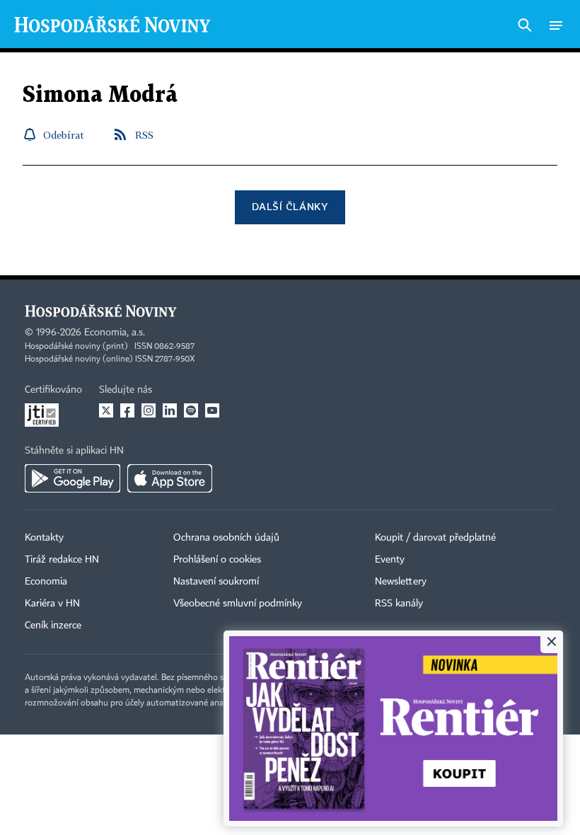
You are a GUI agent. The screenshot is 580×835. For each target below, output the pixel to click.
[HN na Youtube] (212, 410)
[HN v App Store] (169, 478)
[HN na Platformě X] (106, 410)
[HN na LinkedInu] (170, 410)
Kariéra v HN (52, 604)
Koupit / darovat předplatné (435, 538)
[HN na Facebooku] (127, 410)
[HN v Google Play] (72, 478)
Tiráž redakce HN (62, 560)
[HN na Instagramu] (148, 410)
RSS (144, 135)
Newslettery (401, 582)
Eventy (390, 560)
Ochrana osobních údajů (226, 538)
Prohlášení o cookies (217, 560)
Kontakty (44, 538)
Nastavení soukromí (216, 582)
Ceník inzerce (53, 625)
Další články (289, 206)
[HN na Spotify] (191, 410)
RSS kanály (399, 604)
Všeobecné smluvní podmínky (237, 604)
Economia (46, 582)
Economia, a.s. (114, 333)
